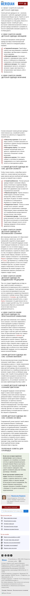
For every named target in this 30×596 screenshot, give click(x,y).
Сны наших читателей (10, 507)
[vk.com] (2, 556)
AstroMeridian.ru (13, 559)
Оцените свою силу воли (10, 548)
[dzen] (11, 556)
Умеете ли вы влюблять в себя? (12, 537)
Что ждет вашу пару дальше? (11, 539)
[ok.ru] (8, 556)
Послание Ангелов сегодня (11, 526)
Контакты (9, 590)
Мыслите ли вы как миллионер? (12, 542)
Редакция (4, 590)
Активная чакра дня (9, 523)
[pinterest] (5, 556)
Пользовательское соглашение (20, 590)
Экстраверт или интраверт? (11, 545)
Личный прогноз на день (10, 521)
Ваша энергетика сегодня (10, 518)
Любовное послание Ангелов (11, 529)
